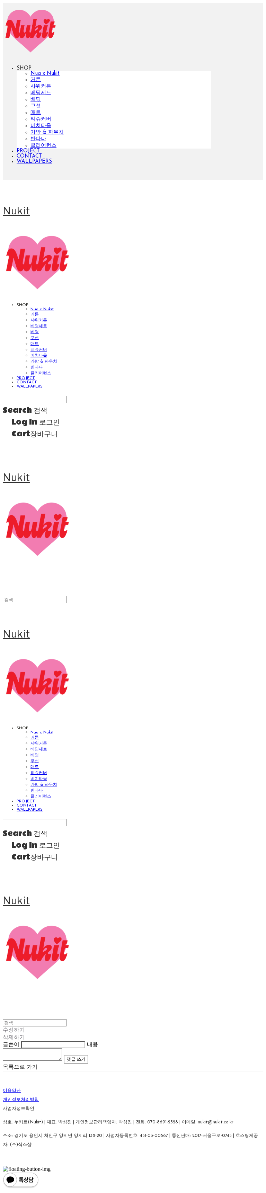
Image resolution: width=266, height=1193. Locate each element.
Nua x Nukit (45, 73)
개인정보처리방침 (21, 1099)
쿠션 (35, 106)
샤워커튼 (40, 86)
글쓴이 (11, 1045)
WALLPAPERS (34, 161)
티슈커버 (40, 119)
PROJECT (28, 151)
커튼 (35, 79)
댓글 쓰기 (76, 1059)
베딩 (35, 99)
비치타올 (40, 125)
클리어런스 (43, 145)
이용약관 (12, 1090)
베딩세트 (40, 93)
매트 (35, 112)
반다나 (38, 139)
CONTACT (29, 156)
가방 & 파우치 (47, 132)
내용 (92, 1045)
